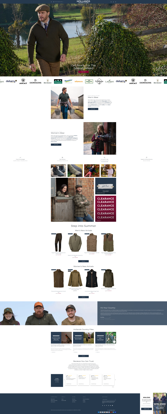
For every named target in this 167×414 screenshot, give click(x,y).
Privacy (84, 400)
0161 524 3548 (64, 400)
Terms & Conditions (86, 399)
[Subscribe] (115, 399)
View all (83, 261)
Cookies (84, 401)
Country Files (74, 400)
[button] (111, 2)
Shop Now (56, 144)
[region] (90, 379)
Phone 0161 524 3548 (104, 161)
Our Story (73, 399)
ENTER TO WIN (146, 408)
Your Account (53, 401)
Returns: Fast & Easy (54, 400)
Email (62, 399)
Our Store (73, 401)
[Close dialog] (165, 394)
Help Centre (53, 399)
